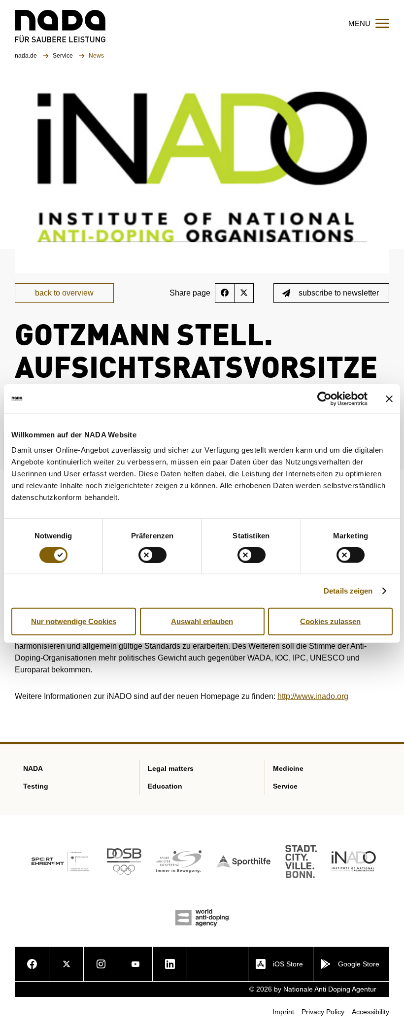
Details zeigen (348, 590)
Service (63, 55)
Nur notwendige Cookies (73, 621)
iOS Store (288, 964)
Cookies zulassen (330, 621)
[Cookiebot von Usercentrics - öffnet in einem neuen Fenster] (324, 398)
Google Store (358, 964)
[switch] (152, 555)
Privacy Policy (323, 1012)
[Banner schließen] (389, 398)
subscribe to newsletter (339, 293)
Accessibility (370, 1012)
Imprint (283, 1012)
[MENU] (382, 23)
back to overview (64, 293)
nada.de (26, 55)
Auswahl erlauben (202, 621)
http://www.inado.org (312, 696)
